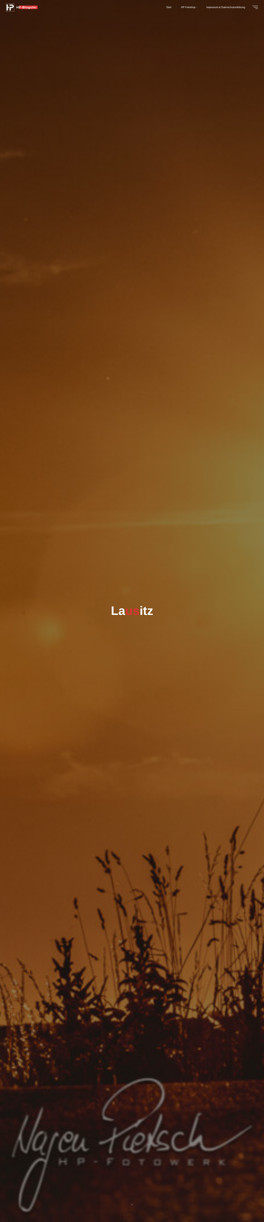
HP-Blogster (26, 7)
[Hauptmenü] (255, 7)
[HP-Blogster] (10, 7)
